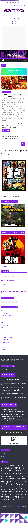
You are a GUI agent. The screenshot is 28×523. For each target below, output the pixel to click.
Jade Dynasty (4, 325)
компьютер (5, 114)
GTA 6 (2, 320)
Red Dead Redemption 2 (7, 104)
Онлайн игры (4, 349)
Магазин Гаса (18, 116)
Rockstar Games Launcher (10, 487)
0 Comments (19, 98)
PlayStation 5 (5, 100)
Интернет (3, 347)
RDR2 (19, 100)
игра (11, 493)
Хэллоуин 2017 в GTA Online (8, 420)
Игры (2, 344)
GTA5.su (3, 456)
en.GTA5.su (4, 453)
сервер (4, 499)
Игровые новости (10, 404)
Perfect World (4, 332)
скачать (9, 499)
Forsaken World (5, 313)
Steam (2, 491)
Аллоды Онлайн (5, 342)
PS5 (11, 100)
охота (11, 118)
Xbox (3, 110)
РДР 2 (25, 491)
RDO (14, 100)
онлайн (16, 497)
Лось (13, 116)
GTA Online (19, 468)
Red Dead (4, 476)
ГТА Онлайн (18, 491)
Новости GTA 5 (9, 374)
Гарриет (12, 112)
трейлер (17, 499)
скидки (13, 499)
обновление (6, 496)
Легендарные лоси (6, 116)
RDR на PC (16, 19)
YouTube (14, 491)
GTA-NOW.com (5, 359)
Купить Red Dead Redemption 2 (9, 409)
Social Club (22, 108)
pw (13, 473)
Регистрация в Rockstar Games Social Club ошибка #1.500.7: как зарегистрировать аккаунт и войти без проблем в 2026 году (14, 389)
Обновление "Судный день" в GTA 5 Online (12, 414)
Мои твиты (4, 369)
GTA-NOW (12, 98)
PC (24, 98)
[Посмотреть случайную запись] (25, 60)
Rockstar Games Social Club (13, 108)
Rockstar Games (10, 106)
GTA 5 (6, 468)
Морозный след (6, 118)
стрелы (17, 118)
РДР (23, 491)
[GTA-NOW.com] (14, 51)
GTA (2, 318)
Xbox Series (12, 110)
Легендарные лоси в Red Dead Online (12, 95)
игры (16, 494)
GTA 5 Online (12, 468)
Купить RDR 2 (4, 266)
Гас (15, 112)
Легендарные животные (13, 114)
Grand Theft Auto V (6, 315)
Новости (6, 15)
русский (22, 497)
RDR (16, 100)
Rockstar (4, 106)
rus (15, 489)
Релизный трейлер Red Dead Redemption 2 (12, 411)
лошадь (24, 494)
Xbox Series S (19, 110)
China (2, 311)
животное (19, 112)
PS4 (9, 100)
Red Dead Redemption (19, 102)
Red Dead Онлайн (18, 104)
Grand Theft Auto (5, 466)
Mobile (3, 330)
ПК (14, 118)
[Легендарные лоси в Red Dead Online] (14, 76)
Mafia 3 (3, 327)
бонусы (8, 112)
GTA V (2, 323)
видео (7, 494)
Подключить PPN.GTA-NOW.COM (14, 72)
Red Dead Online (13, 15)
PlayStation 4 (5, 474)
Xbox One (7, 110)
